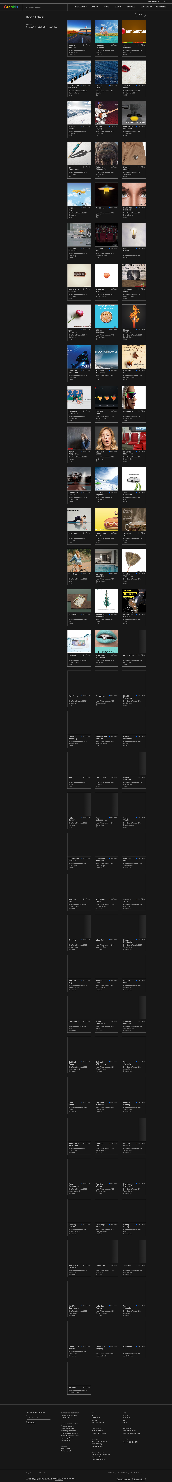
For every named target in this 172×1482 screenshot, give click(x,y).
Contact (125, 1422)
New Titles (95, 1415)
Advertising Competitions (68, 1431)
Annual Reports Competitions (101, 1454)
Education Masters (97, 1446)
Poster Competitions (67, 1426)
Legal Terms (30, 1473)
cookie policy (59, 1480)
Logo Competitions (67, 1438)
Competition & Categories (69, 1415)
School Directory (97, 1444)
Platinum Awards (66, 1451)
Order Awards (65, 1418)
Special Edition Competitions (70, 1435)
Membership (126, 1418)
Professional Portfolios (99, 1433)
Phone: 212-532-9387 (129, 1431)
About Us (125, 1415)
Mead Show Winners (98, 1459)
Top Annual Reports (98, 1457)
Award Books (96, 1418)
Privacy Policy (43, 1473)
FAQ (124, 1420)
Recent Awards (65, 1448)
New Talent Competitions (99, 1441)
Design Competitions (67, 1428)
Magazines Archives (98, 1422)
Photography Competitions (69, 1433)
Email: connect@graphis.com (132, 1433)
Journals (94, 1420)
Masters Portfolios (97, 1431)
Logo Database (65, 1440)
